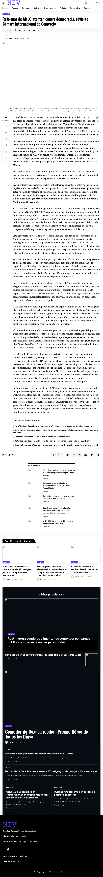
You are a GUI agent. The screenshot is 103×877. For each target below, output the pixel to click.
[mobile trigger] (5, 2)
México (6, 14)
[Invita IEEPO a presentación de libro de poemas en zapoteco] (34, 524)
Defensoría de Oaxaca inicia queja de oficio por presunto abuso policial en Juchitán (52, 441)
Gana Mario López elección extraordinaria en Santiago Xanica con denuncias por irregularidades (26, 794)
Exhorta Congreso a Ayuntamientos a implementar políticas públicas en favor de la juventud (56, 445)
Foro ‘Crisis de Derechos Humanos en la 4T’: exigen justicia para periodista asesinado (53, 426)
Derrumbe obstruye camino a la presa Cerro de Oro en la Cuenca (58, 497)
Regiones (46, 502)
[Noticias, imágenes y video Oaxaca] (14, 2)
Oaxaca (45, 478)
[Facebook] (8, 849)
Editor (9, 36)
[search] (86, 3)
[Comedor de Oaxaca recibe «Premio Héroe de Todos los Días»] (85, 554)
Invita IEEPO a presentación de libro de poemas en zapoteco (58, 522)
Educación (46, 527)
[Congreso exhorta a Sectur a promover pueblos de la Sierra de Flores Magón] (34, 486)
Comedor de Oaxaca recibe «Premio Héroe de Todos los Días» (42, 436)
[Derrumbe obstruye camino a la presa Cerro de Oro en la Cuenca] (34, 499)
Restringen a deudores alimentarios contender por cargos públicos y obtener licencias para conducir (58, 510)
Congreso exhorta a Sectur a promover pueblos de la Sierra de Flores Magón (56, 485)
